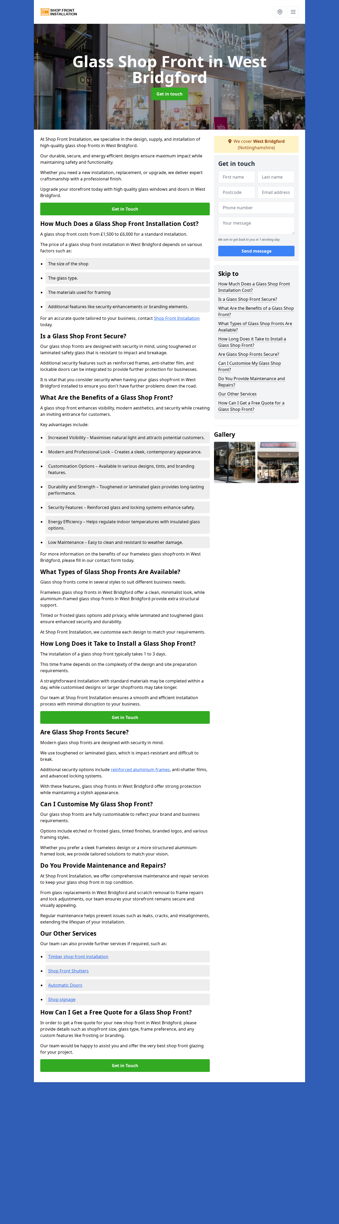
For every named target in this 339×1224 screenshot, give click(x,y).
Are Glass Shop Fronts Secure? (248, 354)
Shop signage (61, 999)
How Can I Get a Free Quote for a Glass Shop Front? (251, 406)
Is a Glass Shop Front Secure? (247, 299)
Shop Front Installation (177, 318)
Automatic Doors (65, 985)
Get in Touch (125, 209)
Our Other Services (237, 394)
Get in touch (170, 94)
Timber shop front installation (78, 956)
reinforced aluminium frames (140, 769)
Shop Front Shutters (68, 971)
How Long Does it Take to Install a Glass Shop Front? (252, 342)
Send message (256, 251)
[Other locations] (280, 11)
